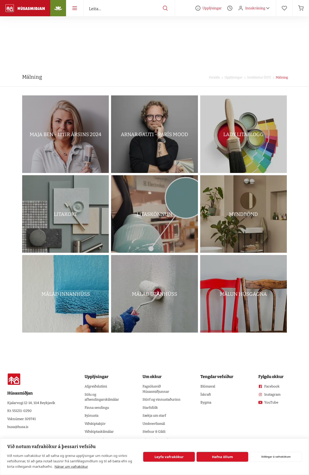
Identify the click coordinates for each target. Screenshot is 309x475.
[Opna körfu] (301, 8)
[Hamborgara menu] (74, 8)
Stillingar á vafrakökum (276, 456)
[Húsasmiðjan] (25, 8)
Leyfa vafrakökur (169, 456)
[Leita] (165, 8)
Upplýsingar (233, 77)
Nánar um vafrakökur (71, 466)
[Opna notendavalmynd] (268, 8)
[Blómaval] (58, 8)
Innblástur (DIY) (259, 77)
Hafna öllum (222, 456)
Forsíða (214, 77)
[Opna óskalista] (284, 8)
